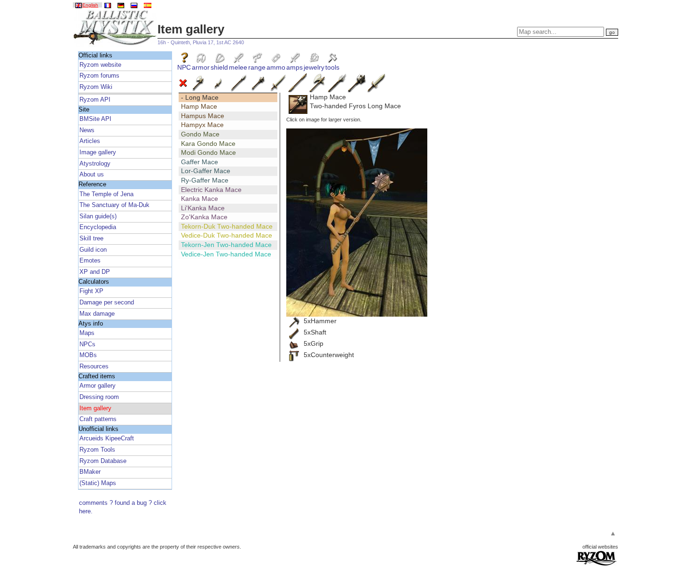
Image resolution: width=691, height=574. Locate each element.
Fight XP (91, 291)
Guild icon (93, 250)
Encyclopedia (97, 227)
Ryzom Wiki (95, 87)
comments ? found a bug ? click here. (122, 507)
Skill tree (91, 238)
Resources (94, 366)
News (86, 130)
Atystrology (94, 163)
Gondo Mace (200, 134)
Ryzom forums (99, 75)
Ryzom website (100, 65)
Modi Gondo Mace (208, 152)
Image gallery (97, 152)
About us (91, 174)
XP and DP (94, 272)
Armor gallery (97, 386)
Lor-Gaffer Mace (205, 171)
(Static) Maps (97, 483)
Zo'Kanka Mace (204, 217)
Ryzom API (94, 99)
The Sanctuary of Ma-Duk (114, 205)
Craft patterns (98, 419)
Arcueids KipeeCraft (106, 438)
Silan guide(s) (98, 216)
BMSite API (95, 119)
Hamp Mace (199, 106)
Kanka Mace (199, 198)
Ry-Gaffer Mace (204, 180)
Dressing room (99, 397)
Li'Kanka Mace (203, 208)
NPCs (87, 344)
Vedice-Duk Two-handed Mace (226, 235)
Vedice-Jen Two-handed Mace (226, 254)
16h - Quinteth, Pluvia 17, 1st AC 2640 (200, 42)
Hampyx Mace (202, 124)
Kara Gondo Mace (208, 143)
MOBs (88, 355)
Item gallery (95, 408)
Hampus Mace (202, 116)
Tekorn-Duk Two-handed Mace (227, 226)
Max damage (97, 314)
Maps (86, 333)
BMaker (90, 472)
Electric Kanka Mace (211, 189)
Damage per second (106, 302)
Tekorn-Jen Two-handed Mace (226, 244)
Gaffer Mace (199, 162)
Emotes (90, 260)
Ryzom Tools (97, 449)
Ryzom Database (102, 461)
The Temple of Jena (106, 194)
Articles (89, 141)
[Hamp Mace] (356, 222)
